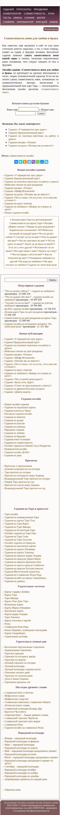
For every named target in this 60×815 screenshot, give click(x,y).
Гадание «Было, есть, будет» (19, 382)
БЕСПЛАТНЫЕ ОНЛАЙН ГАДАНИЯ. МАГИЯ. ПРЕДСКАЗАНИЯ (31, 802)
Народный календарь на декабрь (22, 776)
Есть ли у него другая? (20, 247)
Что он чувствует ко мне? (32, 240)
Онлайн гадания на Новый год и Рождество (27, 445)
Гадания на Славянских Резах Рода (23, 574)
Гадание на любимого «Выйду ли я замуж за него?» (27, 374)
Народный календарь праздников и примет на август (29, 762)
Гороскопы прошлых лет (17, 682)
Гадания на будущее (14, 436)
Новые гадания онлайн (17, 212)
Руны (7, 623)
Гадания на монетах (14, 417)
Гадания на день (13, 455)
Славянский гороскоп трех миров (22, 721)
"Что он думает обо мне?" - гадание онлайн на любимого (28, 298)
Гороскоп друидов (14, 653)
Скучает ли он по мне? (28, 237)
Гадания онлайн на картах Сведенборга (25, 577)
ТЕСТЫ (7, 17)
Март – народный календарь (19, 744)
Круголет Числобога (15, 711)
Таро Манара (11, 598)
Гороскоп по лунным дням (18, 675)
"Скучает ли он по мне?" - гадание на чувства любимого (28, 304)
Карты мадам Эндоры (16, 614)
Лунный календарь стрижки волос (23, 669)
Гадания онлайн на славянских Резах (24, 727)
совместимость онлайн (22, 155)
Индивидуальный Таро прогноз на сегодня (27, 478)
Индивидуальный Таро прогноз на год (24, 488)
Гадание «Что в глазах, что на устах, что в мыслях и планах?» (30, 365)
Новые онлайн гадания (16, 404)
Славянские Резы (14, 724)
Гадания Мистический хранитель (22, 571)
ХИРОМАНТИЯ (25, 22)
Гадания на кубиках (14, 426)
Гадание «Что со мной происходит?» (23, 379)
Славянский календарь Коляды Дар (23, 708)
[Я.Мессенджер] (20, 162)
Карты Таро (11, 594)
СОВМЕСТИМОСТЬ (35, 13)
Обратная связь (13, 789)
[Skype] (46, 162)
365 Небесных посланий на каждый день (31, 231)
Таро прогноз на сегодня (17, 472)
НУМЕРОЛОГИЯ (12, 13)
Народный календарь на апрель (21, 747)
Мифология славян (15, 695)
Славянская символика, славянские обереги (28, 702)
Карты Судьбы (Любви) (17, 591)
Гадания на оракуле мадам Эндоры (23, 555)
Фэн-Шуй (41, 22)
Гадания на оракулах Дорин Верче (23, 558)
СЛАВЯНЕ (8, 22)
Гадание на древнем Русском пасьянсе (24, 388)
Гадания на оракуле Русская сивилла (24, 568)
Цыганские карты (14, 610)
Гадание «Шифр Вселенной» (19, 357)
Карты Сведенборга (15, 633)
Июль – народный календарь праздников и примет (31, 757)
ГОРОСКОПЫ (23, 9)
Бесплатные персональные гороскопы (24, 646)
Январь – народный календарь (21, 738)
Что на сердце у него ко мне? (27, 254)
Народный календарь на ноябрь (21, 772)
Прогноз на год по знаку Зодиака (21, 484)
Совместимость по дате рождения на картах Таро (30, 318)
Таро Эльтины (12, 617)
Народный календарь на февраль (22, 741)
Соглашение (19, 810)
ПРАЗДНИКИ (41, 9)
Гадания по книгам (14, 423)
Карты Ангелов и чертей (18, 620)
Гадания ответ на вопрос (17, 439)
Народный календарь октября (20, 769)
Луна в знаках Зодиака (16, 678)
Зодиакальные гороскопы (18, 650)
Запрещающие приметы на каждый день (26, 779)
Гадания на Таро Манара (18, 526)
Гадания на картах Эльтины (19, 552)
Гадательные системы (16, 636)
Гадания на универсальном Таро (22, 517)
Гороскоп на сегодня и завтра (20, 656)
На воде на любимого (30, 261)
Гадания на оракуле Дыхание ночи (23, 561)
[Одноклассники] (25, 162)
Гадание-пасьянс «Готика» (18, 354)
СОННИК (29, 17)
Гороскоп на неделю (15, 659)
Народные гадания (14, 429)
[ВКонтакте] (16, 162)
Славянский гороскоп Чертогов (21, 718)
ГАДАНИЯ (8, 9)
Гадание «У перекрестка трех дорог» (23, 338)
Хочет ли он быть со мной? (39, 243)
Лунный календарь (15, 666)
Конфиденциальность (38, 810)
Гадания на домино (15, 581)
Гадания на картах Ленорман (20, 549)
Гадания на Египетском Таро (20, 530)
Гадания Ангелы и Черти (17, 410)
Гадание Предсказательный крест (22, 342)
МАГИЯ (41, 17)
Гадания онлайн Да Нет (16, 452)
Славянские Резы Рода (16, 626)
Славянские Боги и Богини (19, 692)
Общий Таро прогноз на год (19, 481)
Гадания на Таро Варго (17, 523)
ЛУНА (51, 13)
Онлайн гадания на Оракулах (20, 542)
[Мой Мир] (42, 162)
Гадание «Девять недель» (17, 391)
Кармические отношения (23, 230)
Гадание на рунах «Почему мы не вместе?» (31, 145)
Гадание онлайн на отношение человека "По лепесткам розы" (28, 325)
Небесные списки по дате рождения (23, 351)
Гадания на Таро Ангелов (18, 539)
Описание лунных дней (17, 672)
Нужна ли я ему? (48, 250)
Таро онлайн (11, 514)
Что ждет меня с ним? (25, 250)
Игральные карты (14, 604)
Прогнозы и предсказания (18, 465)
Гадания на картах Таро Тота (20, 520)
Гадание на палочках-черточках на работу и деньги (27, 347)
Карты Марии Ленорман (17, 607)
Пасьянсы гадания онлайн (18, 413)
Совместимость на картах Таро (26, 223)
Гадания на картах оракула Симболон (24, 565)
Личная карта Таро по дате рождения (24, 311)
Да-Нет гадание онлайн (16, 308)
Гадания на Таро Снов (16, 536)
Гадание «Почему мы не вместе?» (22, 360)
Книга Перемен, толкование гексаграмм (26, 630)
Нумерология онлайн (15, 448)
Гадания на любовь (14, 433)
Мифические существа (16, 698)
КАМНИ (54, 22)
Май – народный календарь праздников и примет (31, 750)
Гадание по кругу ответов (18, 369)
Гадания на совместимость (18, 442)
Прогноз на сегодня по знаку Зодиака (24, 475)
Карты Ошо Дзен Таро (16, 601)
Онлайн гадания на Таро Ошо (20, 533)
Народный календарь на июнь (20, 754)
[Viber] (33, 162)
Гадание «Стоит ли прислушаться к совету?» (28, 385)
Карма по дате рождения (40, 226)
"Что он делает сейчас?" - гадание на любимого (29, 291)
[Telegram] (29, 162)
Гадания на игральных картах (20, 407)
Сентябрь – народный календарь (22, 766)
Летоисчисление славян (17, 705)
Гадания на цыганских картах (20, 545)
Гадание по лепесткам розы (42, 264)
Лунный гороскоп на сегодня (20, 662)
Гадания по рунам (13, 420)
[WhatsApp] (38, 162)
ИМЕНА (18, 17)
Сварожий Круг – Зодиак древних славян (26, 714)
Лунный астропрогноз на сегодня (22, 469)
